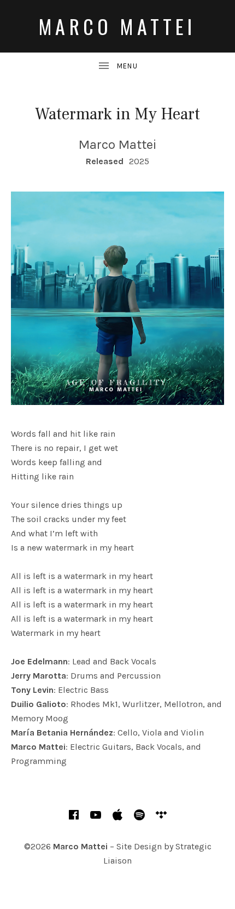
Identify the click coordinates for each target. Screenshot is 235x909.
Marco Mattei (117, 25)
